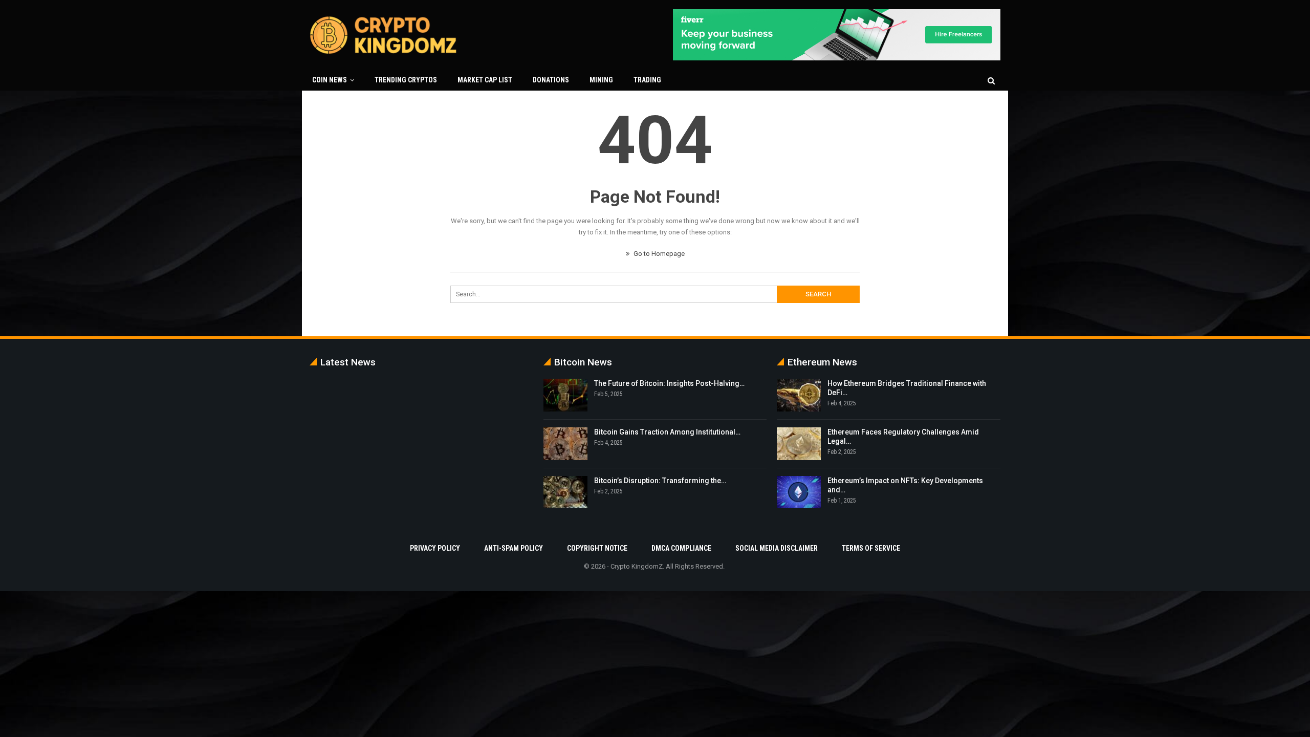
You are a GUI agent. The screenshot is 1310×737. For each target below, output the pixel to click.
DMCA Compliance (681, 548)
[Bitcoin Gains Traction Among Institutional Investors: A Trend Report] (565, 443)
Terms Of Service (871, 548)
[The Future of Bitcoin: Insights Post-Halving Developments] (565, 395)
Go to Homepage (658, 253)
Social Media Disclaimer (776, 548)
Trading (647, 80)
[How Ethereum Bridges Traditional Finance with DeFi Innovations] (799, 395)
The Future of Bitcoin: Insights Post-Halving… (669, 383)
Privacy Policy (435, 548)
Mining (601, 80)
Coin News (329, 80)
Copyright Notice (597, 548)
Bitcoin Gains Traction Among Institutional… (667, 432)
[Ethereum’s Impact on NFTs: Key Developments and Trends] (799, 492)
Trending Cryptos (406, 80)
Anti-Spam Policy (513, 548)
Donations (551, 80)
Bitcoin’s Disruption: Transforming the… (660, 480)
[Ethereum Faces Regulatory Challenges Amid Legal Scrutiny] (799, 443)
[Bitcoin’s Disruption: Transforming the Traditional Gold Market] (565, 492)
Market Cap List (484, 80)
